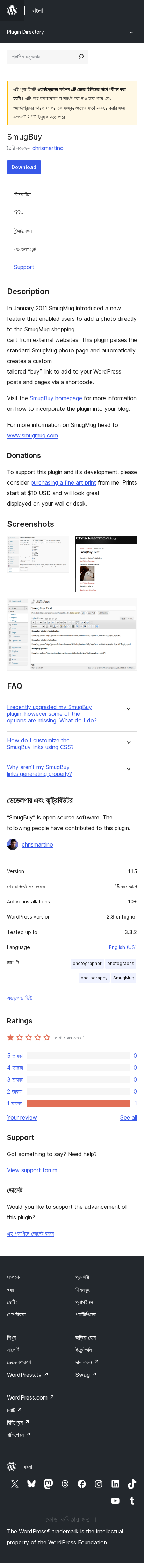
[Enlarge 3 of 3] (127, 607)
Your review (22, 1117)
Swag (86, 1374)
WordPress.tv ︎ (28, 1374)
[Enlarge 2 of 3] (127, 545)
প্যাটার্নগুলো (85, 1314)
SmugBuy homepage (56, 398)
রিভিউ (19, 212)
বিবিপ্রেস (18, 1422)
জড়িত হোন (85, 1337)
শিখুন (11, 1337)
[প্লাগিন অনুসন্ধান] (81, 57)
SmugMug (123, 977)
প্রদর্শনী (82, 1276)
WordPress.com (31, 1397)
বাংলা (27, 1466)
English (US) (123, 947)
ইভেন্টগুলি (83, 1349)
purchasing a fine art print (63, 482)
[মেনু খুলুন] (133, 10)
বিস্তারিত (22, 194)
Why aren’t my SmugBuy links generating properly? (39, 770)
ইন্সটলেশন (23, 230)
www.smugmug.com (32, 435)
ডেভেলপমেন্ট (25, 248)
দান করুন (87, 1362)
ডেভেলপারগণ (19, 1362)
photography (94, 977)
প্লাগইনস (84, 1301)
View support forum (32, 1170)
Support (24, 267)
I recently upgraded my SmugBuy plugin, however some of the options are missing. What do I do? (52, 714)
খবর (10, 1289)
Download (24, 167)
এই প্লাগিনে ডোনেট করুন (30, 1233)
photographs (120, 963)
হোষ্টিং (12, 1301)
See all (128, 1117)
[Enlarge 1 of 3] (59, 545)
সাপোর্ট (13, 1349)
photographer (87, 963)
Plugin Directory (25, 32)
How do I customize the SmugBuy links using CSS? (40, 744)
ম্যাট (14, 1410)
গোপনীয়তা (16, 1314)
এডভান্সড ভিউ (20, 997)
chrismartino (48, 147)
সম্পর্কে (13, 1276)
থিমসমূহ (82, 1289)
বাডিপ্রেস (19, 1434)
